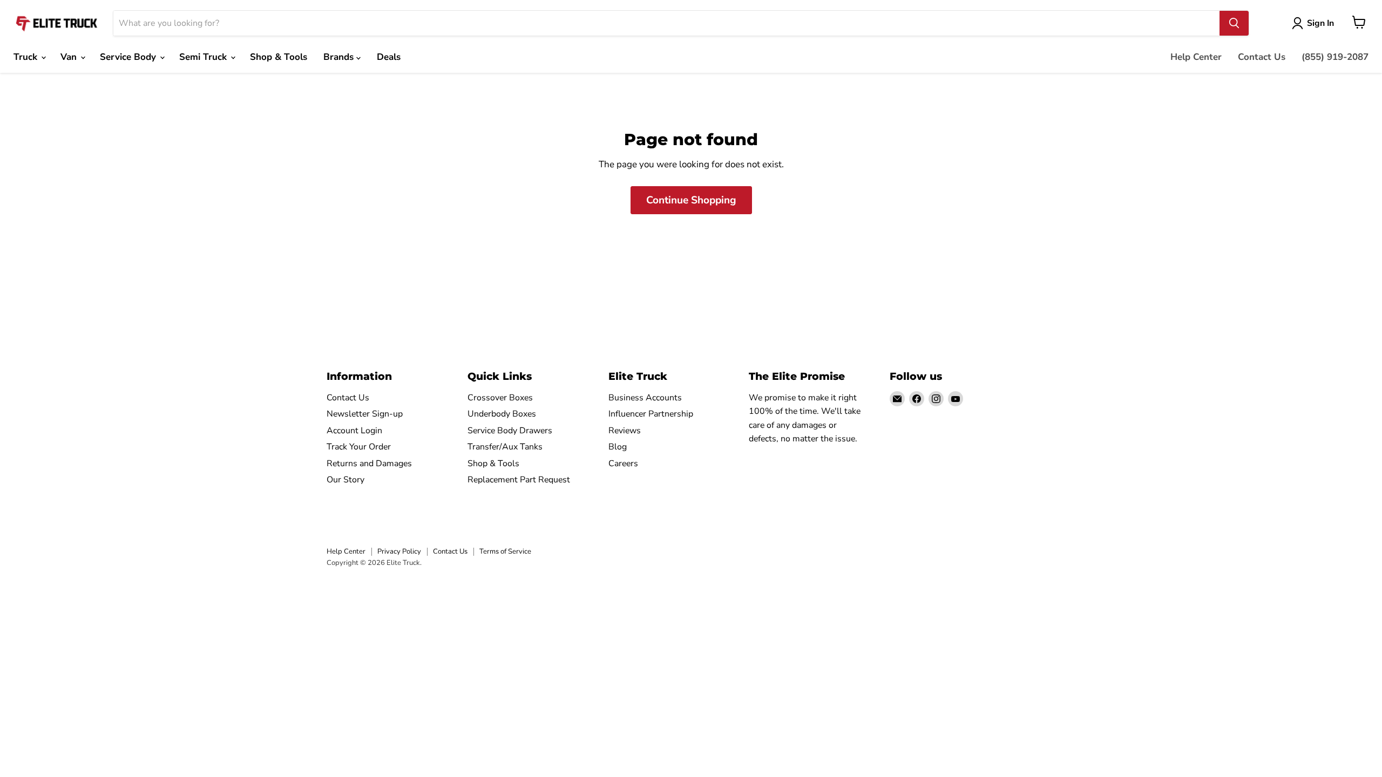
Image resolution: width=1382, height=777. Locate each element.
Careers (623, 463)
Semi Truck (204, 57)
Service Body (129, 57)
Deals (389, 57)
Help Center (1196, 57)
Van (69, 57)
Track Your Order (359, 447)
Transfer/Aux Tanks (505, 447)
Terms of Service (505, 551)
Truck (26, 57)
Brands (339, 57)
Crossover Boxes (500, 398)
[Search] (1234, 23)
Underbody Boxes (502, 414)
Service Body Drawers (510, 431)
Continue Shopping (691, 200)
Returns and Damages (369, 463)
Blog (617, 447)
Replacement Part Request (519, 480)
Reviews (624, 431)
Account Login (354, 431)
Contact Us (1261, 57)
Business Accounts (645, 398)
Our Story (345, 480)
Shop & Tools (278, 57)
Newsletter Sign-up (365, 414)
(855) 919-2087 (1335, 57)
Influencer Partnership (650, 414)
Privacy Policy (399, 551)
